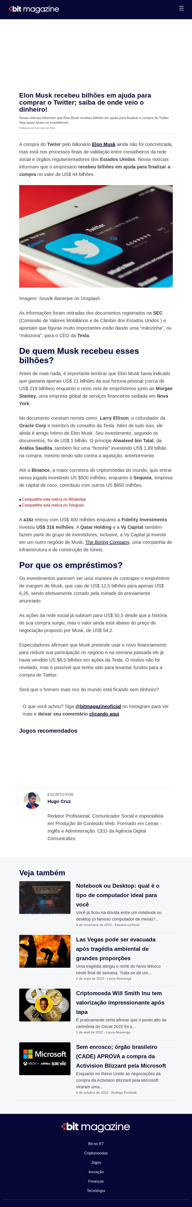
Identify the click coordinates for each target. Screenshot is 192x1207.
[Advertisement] (96, 54)
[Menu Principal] (181, 9)
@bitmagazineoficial (98, 706)
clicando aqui (104, 713)
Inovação (96, 1172)
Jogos (96, 1163)
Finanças (96, 1181)
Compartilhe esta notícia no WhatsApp (52, 499)
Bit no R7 (96, 1144)
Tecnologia (96, 1191)
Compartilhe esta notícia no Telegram (51, 505)
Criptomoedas (96, 1153)
